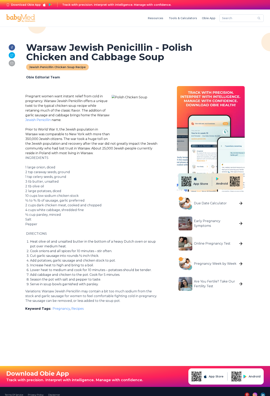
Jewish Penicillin (38, 120)
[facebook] (11, 47)
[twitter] (11, 55)
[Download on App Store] (44, 5)
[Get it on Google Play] (50, 4)
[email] (11, 63)
